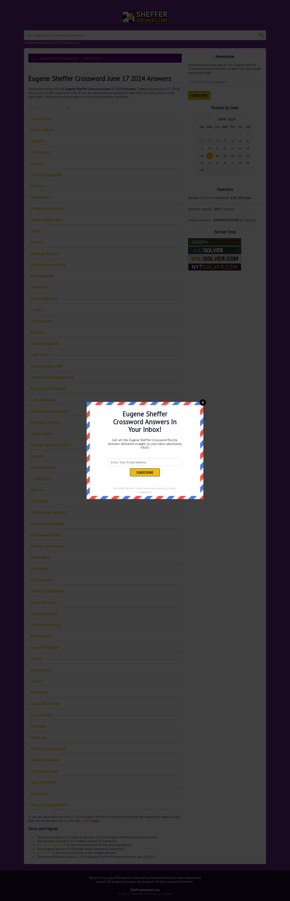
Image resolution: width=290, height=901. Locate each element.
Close (203, 402)
